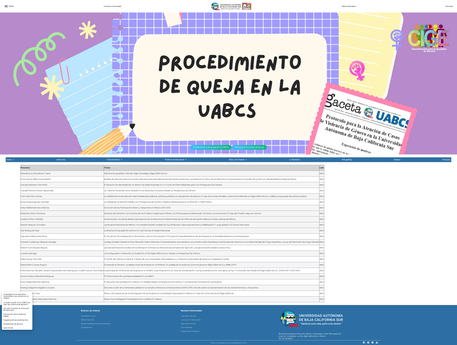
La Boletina (294, 160)
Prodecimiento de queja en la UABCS (211, 147)
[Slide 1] (218, 152)
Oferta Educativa (348, 6)
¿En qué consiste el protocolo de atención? (16, 309)
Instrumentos (113, 160)
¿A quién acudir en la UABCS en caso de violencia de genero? (16, 303)
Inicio (9, 160)
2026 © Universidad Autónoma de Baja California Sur (229, 343)
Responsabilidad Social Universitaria (95, 324)
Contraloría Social (88, 316)
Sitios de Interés (236, 160)
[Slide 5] (235, 152)
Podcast (446, 160)
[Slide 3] (226, 152)
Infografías (347, 160)
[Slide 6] (239, 152)
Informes (60, 160)
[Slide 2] (222, 152)
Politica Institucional (174, 160)
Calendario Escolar (188, 316)
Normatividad (186, 327)
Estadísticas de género (13, 324)
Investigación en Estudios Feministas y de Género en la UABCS (15, 296)
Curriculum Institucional (190, 320)
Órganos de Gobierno (190, 331)
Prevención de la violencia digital (14, 315)
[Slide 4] (230, 152)
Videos (397, 160)
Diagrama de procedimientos (15, 320)
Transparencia (86, 327)
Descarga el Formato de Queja (249, 147)
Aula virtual (8, 328)
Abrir (321, 173)
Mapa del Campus (188, 324)
